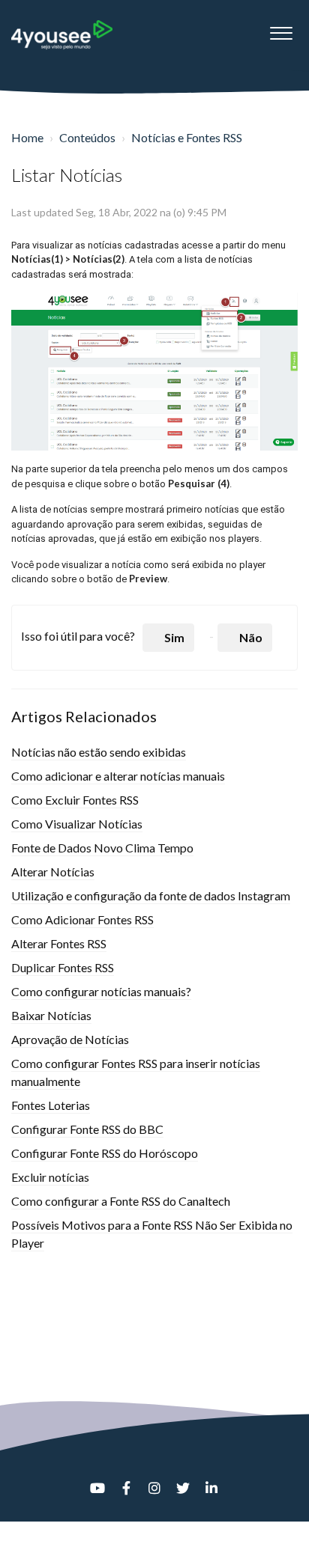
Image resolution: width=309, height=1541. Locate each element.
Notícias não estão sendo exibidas (98, 752)
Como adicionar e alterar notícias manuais (118, 776)
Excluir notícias (50, 1177)
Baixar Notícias (51, 1015)
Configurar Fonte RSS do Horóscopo (104, 1153)
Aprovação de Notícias (70, 1039)
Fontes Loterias (50, 1105)
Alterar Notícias (52, 871)
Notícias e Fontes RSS (186, 137)
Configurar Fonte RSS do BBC (87, 1129)
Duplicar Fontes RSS (62, 967)
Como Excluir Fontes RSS (75, 800)
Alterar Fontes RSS (58, 943)
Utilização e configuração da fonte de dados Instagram (150, 895)
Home (27, 137)
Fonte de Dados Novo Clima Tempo (102, 847)
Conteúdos (87, 137)
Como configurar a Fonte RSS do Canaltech (120, 1201)
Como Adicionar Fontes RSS (82, 919)
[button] (281, 29)
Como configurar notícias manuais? (101, 991)
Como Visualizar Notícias (76, 824)
